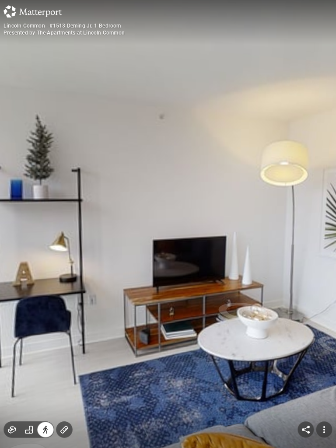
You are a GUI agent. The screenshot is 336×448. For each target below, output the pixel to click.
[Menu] (324, 429)
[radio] (12, 430)
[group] (29, 429)
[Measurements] (64, 429)
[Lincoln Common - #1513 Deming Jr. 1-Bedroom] (168, 224)
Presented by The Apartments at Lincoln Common (64, 33)
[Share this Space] (306, 429)
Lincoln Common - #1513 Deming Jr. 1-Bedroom (62, 26)
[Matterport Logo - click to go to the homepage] (32, 11)
